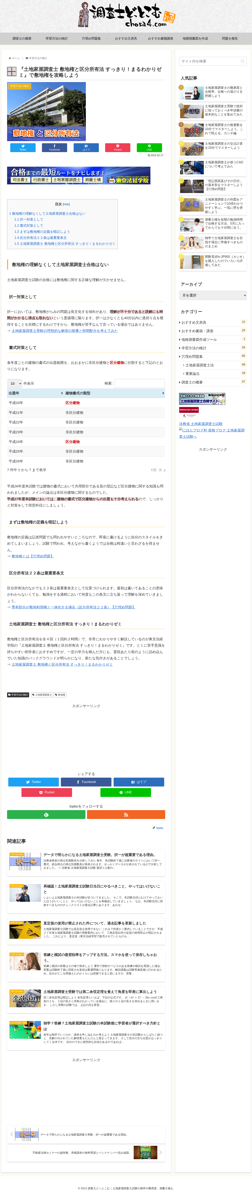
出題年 (14, 393)
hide (66, 204)
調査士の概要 (213, 382)
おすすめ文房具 (213, 322)
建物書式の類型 (78, 393)
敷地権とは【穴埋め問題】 (33, 556)
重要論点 (215, 373)
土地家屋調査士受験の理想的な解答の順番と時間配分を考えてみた (65, 331)
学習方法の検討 (19, 694)
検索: (109, 383)
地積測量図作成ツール (213, 339)
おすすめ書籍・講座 (213, 331)
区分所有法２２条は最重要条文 (40, 238)
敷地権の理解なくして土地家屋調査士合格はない (47, 213)
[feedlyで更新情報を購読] (46, 814)
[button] (242, 61)
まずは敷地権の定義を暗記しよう (42, 232)
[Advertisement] (47, 736)
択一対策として (28, 219)
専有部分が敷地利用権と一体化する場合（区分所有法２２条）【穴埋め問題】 (74, 607)
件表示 (28, 383)
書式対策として (28, 225)
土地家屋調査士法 (215, 365)
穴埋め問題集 (213, 356)
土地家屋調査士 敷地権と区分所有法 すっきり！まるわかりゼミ (65, 244)
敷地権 (61, 694)
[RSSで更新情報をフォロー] (126, 814)
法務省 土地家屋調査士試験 (201, 424)
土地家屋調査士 (43, 694)
